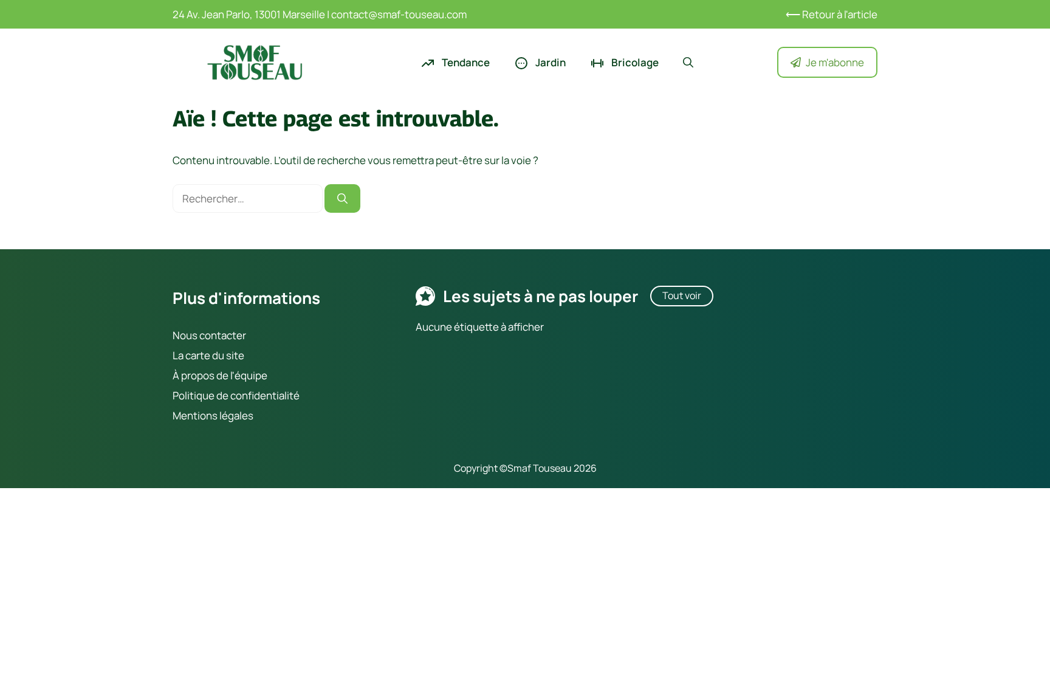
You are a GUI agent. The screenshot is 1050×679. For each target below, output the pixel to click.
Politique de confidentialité (236, 395)
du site (227, 355)
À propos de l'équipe (220, 375)
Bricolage (634, 62)
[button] (688, 62)
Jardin (550, 62)
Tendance (465, 62)
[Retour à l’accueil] (255, 61)
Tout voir (681, 295)
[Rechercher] (342, 198)
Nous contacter (209, 335)
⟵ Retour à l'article (831, 14)
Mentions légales (213, 415)
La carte (191, 355)
